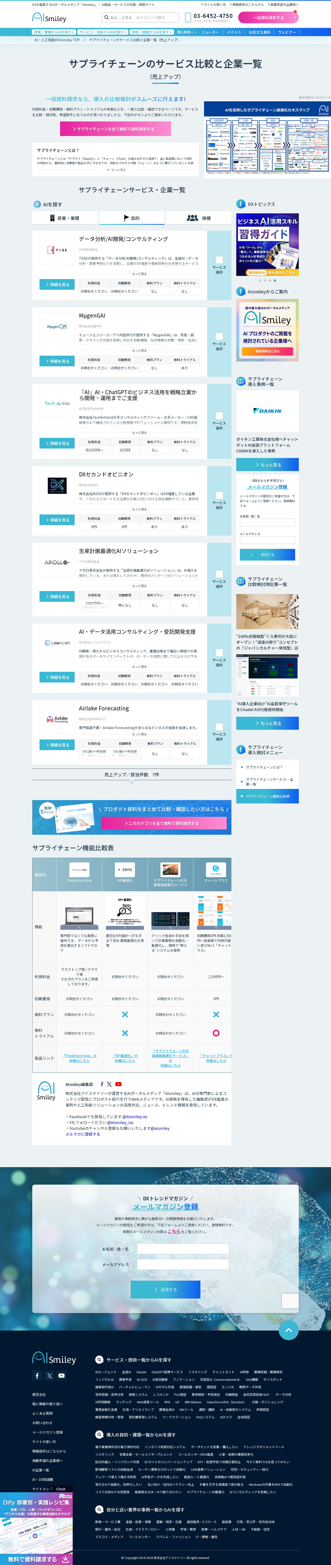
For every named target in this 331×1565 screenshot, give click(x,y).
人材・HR (238, 1529)
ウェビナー (287, 32)
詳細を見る (60, 284)
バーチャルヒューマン (134, 1387)
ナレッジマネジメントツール (264, 1447)
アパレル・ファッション (173, 1536)
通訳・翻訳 (207, 1409)
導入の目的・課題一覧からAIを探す (141, 1434)
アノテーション (184, 1379)
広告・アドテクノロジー (143, 1529)
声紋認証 (262, 1409)
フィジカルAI (104, 1379)
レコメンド (161, 1394)
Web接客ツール (148, 1402)
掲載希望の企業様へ (284, 4)
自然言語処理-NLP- (256, 1394)
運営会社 (39, 1394)
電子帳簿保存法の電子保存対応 (117, 1447)
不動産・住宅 (260, 1529)
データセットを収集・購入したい (214, 1447)
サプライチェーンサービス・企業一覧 (269, 782)
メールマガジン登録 (47, 1432)
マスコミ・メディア (109, 1536)
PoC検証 (180, 1394)
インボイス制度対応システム (165, 1447)
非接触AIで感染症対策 (230, 1477)
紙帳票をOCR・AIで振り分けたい (158, 1492)
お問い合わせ (42, 1422)
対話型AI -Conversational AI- (220, 1379)
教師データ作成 (250, 1387)
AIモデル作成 (165, 1387)
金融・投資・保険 (138, 1521)
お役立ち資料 (260, 32)
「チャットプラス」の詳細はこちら (216, 1058)
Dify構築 (252, 1379)
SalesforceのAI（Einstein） (226, 1402)
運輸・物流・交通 (168, 1521)
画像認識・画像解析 (268, 1372)
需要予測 (125, 1379)
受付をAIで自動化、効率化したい (118, 1484)
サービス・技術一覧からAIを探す (139, 1359)
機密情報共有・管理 (109, 1417)
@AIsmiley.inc (135, 1116)
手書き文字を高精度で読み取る (221, 1484)
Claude (141, 1372)
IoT (177, 1402)
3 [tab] (270, 280)
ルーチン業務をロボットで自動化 (162, 1469)
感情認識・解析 (191, 1387)
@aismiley (160, 1128)
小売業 (170, 1529)
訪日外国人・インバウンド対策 (117, 1462)
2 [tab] (265, 280)
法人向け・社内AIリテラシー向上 (170, 1484)
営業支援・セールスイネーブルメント (146, 1454)
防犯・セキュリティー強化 (249, 1469)
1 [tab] (260, 280)
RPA (167, 1402)
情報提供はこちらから (248, 4)
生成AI (126, 1372)
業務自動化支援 (106, 1409)
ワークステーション (177, 1417)
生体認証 (243, 1417)
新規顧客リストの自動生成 (114, 1469)
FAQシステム (205, 1417)
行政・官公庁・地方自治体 (256, 1521)
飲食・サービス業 (107, 1521)
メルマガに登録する (82, 1134)
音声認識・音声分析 (109, 1394)
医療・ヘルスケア (214, 1529)
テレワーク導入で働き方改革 (115, 1477)
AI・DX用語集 (42, 1479)
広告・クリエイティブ (138, 1409)
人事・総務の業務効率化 (236, 1454)
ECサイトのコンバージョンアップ (168, 1462)
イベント (234, 32)
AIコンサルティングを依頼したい (253, 1492)
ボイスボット (272, 1379)
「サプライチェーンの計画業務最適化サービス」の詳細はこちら (170, 1058)
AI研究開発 (102, 1402)
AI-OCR (142, 1379)
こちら (174, 1231)
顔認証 (211, 1387)
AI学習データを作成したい (160, 1477)
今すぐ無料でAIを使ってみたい (268, 1462)
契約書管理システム (143, 1417)
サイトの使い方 (215, 4)
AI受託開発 (160, 1379)
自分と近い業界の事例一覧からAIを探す (145, 1509)
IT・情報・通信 (206, 1536)
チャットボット (224, 1372)
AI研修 (244, 1372)
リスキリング (197, 1372)
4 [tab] (275, 280)
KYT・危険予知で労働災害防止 (219, 1462)
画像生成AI (166, 1409)
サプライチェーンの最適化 (205, 1492)
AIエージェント (106, 1372)
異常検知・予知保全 (206, 1394)
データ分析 (283, 1394)
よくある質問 (42, 1413)
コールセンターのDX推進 (195, 1454)
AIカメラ (226, 1417)
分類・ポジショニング (267, 1402)
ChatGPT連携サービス (167, 1372)
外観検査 (231, 1394)
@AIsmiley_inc (120, 1122)
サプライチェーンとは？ (264, 767)
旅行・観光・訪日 (107, 1529)
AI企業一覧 (40, 1470)
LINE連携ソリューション (208, 1469)
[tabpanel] (267, 244)
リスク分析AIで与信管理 (112, 1492)
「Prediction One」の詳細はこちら (79, 1058)
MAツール (187, 1409)
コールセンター (140, 1536)
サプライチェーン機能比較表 (268, 796)
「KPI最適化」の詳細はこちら (125, 1058)
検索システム (138, 1394)
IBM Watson (193, 1402)
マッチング (124, 1402)
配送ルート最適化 (196, 1477)
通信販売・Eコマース (202, 1521)
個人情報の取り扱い (47, 1403)
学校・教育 (188, 1529)
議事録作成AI (104, 1387)
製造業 (226, 1521)
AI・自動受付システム (235, 1409)
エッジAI (228, 1387)
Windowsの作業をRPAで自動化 (271, 1484)
